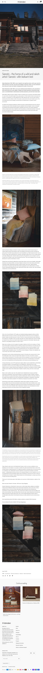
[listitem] (5, 575)
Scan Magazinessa (22, 502)
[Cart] (40, 1)
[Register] (18, 658)
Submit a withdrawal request (21, 647)
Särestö (22, 84)
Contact (17, 638)
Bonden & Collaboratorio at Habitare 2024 (31, 603)
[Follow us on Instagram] (30, 653)
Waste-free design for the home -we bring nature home (11, 614)
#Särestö (21, 573)
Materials (17, 632)
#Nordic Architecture (15, 573)
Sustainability (18, 634)
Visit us (17, 636)
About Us (17, 630)
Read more (8, 639)
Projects (17, 641)
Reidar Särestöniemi (27, 573)
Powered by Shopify (11, 666)
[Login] (37, 1)
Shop (17, 628)
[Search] (5, 1)
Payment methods (19, 645)
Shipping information (20, 643)
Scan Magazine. (25, 483)
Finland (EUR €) (5, 663)
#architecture (5, 70)
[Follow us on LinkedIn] (34, 653)
